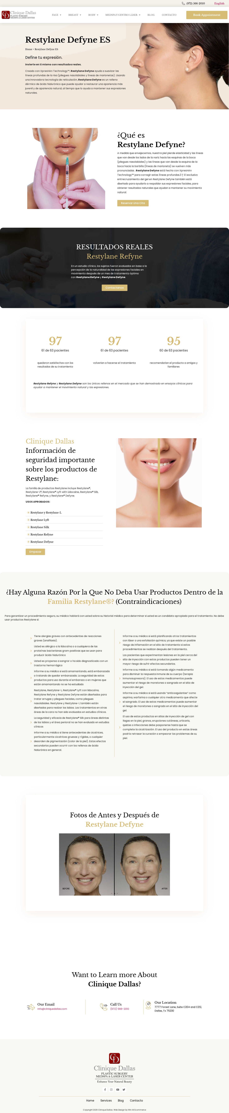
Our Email (46, 1004)
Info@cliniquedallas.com (52, 1009)
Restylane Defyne (42, 541)
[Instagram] (111, 1089)
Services (106, 1100)
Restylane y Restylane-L (46, 512)
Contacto (169, 15)
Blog (151, 15)
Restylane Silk (40, 527)
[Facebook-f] (105, 1089)
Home (28, 49)
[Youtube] (117, 1089)
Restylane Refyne (42, 534)
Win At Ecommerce (137, 1109)
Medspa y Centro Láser (121, 15)
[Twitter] (124, 1089)
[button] (64, 512)
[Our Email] (31, 1007)
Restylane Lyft (40, 519)
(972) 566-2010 (119, 1009)
